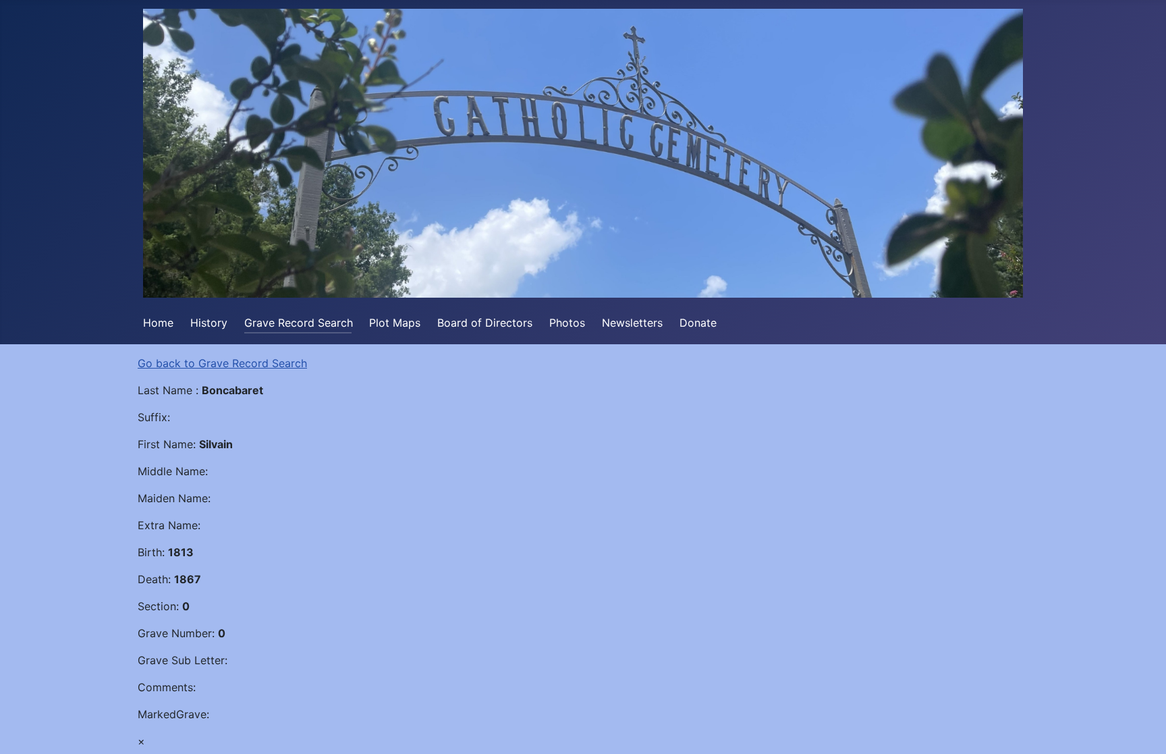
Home (158, 322)
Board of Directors (484, 322)
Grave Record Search (298, 322)
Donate (698, 322)
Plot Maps (394, 322)
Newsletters (632, 322)
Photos (567, 322)
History (208, 322)
